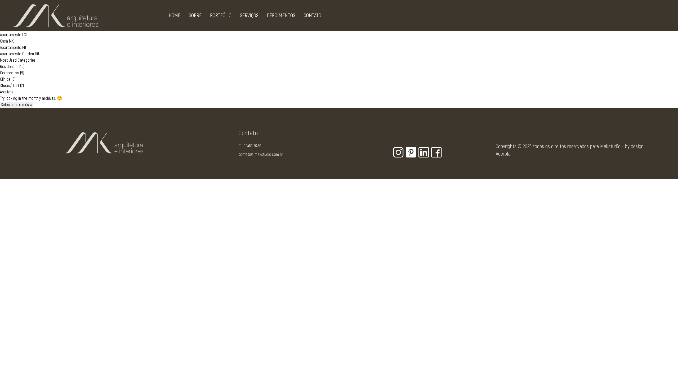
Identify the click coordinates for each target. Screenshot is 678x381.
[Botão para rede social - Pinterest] (411, 152)
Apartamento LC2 (14, 35)
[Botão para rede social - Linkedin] (423, 152)
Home (174, 15)
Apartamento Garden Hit (19, 54)
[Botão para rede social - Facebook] (436, 152)
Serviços (249, 15)
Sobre (195, 15)
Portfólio (220, 15)
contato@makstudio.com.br (260, 154)
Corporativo (9, 73)
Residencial (9, 66)
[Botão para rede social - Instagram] (398, 152)
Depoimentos (281, 15)
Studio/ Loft (9, 85)
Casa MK (7, 41)
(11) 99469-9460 (249, 146)
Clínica (5, 79)
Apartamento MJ (13, 47)
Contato (312, 15)
